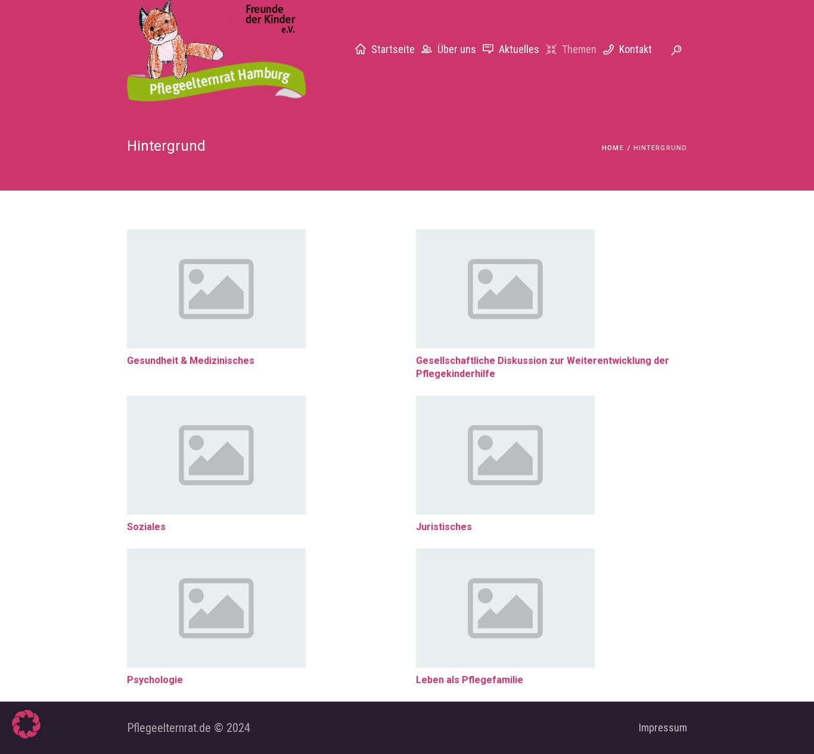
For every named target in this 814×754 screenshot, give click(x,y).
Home (612, 148)
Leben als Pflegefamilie (469, 680)
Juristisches (444, 526)
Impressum (663, 727)
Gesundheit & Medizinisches (190, 360)
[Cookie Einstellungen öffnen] (26, 734)
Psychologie (155, 680)
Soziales (146, 526)
